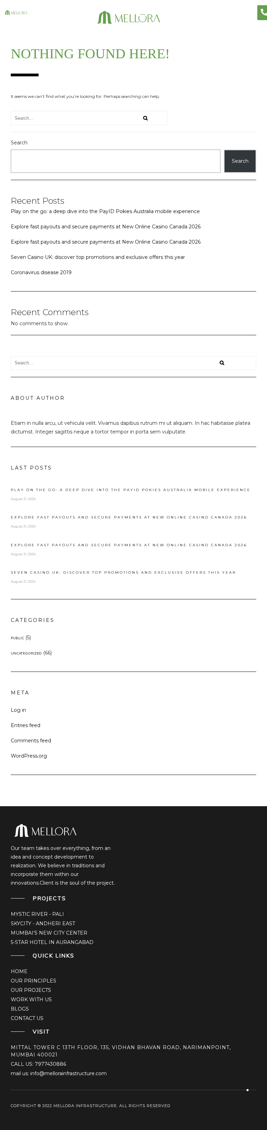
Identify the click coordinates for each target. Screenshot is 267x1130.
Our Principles (33, 981)
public (17, 638)
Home (19, 971)
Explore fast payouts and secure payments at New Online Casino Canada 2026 (106, 227)
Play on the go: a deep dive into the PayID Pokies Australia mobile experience (105, 211)
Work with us (31, 999)
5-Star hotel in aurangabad (52, 942)
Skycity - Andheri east (43, 923)
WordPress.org (29, 755)
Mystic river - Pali (37, 914)
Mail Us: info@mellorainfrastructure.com (59, 1073)
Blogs (20, 1009)
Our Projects (31, 990)
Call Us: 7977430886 (38, 1064)
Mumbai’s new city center (49, 933)
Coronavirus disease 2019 (41, 272)
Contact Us (27, 1018)
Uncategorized (26, 653)
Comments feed (31, 740)
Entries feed (25, 725)
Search (19, 143)
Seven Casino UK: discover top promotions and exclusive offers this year (98, 257)
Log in (18, 710)
